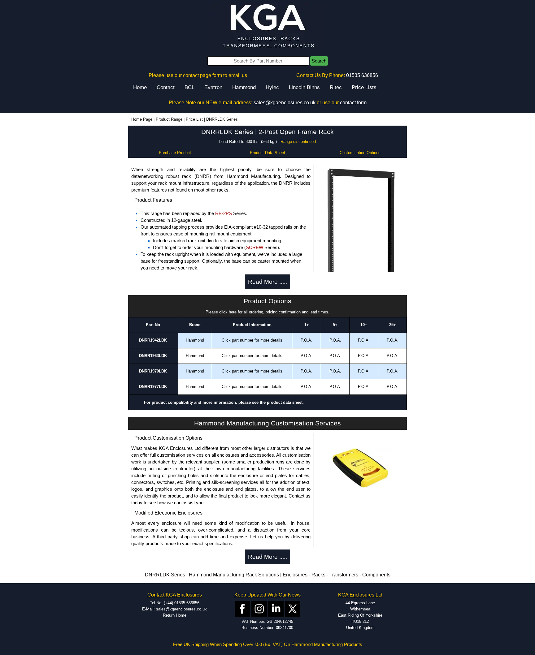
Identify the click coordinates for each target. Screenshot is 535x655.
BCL (189, 87)
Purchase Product (175, 152)
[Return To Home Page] (267, 26)
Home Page (141, 119)
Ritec (336, 87)
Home (140, 87)
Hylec (272, 87)
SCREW (254, 247)
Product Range (169, 119)
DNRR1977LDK (153, 386)
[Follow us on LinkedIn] (276, 608)
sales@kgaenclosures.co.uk (284, 102)
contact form (353, 102)
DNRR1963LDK (153, 355)
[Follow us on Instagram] (259, 608)
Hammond (244, 87)
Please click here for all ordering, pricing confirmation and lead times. (267, 312)
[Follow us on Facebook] (242, 608)
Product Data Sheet (267, 152)
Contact (166, 87)
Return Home (174, 615)
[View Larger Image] (360, 468)
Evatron (213, 87)
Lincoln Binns (304, 87)
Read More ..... (267, 281)
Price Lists (364, 87)
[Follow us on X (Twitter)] (292, 608)
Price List (194, 119)
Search (319, 60)
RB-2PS (223, 213)
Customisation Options (360, 152)
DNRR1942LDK (153, 340)
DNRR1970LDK (153, 371)
